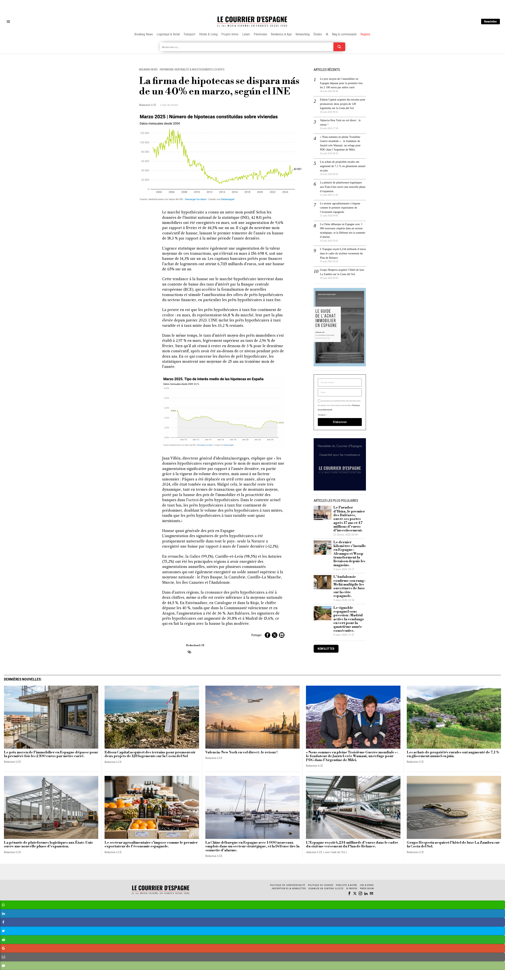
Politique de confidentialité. (275, 533)
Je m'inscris (293, 519)
